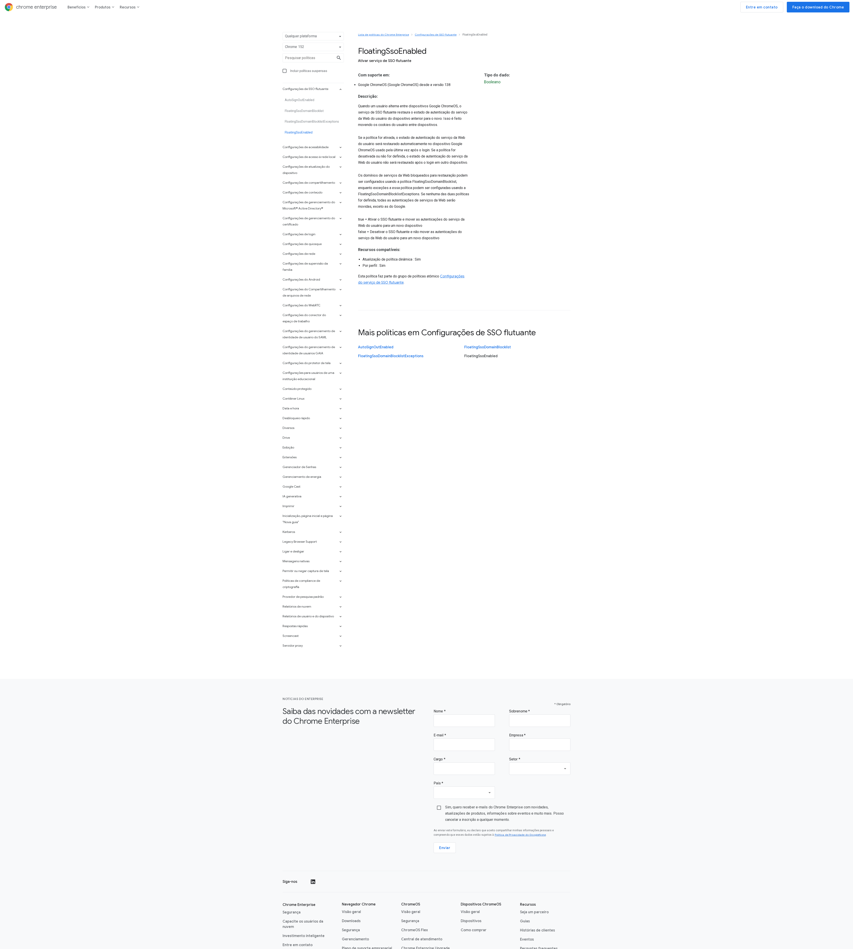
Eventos (527, 939)
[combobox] (539, 768)
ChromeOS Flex (414, 930)
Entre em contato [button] (762, 7)
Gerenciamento (355, 939)
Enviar (444, 848)
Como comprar (473, 930)
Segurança (292, 912)
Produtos (102, 7)
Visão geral (351, 912)
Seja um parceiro (534, 912)
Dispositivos (471, 921)
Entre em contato (298, 945)
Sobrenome (518, 711)
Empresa (516, 735)
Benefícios (77, 7)
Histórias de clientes (537, 930)
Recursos (128, 7)
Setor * (514, 759)
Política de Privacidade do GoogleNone (520, 834)
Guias (525, 921)
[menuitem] (78, 8)
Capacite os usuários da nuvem (303, 924)
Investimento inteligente (304, 936)
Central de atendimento (421, 939)
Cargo (439, 759)
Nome (439, 711)
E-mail (439, 735)
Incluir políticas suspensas (308, 71)
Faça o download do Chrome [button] (818, 7)
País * (438, 783)
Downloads (351, 921)
